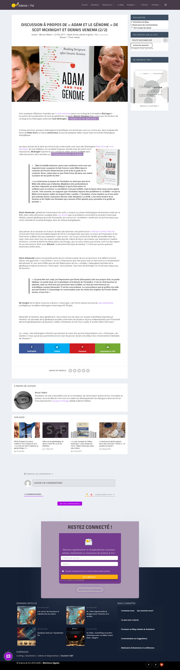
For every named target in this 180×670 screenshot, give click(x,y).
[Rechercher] (165, 40)
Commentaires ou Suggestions (134, 638)
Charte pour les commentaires (144, 25)
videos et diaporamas (48, 655)
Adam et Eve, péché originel (80, 34)
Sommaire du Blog (140, 22)
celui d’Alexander (106, 303)
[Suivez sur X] (156, 665)
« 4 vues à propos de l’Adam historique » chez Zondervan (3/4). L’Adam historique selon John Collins (82, 444)
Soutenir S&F (67, 655)
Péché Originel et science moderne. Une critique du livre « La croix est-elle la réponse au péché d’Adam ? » (26, 444)
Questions (95, 5)
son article (63, 215)
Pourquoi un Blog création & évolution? (138, 629)
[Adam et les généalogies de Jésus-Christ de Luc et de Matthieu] (55, 430)
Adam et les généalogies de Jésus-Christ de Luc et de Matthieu (52, 443)
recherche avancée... (141, 45)
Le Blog (121, 5)
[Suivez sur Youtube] (161, 664)
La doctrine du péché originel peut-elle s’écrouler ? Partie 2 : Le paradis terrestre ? (112, 443)
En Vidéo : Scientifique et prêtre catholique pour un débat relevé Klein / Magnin (100, 635)
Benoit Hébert (45, 34)
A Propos (155, 5)
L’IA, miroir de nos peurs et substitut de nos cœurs (48, 612)
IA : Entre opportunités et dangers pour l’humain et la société (98, 613)
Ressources (107, 5)
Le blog (20, 655)
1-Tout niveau (73, 37)
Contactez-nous (127, 610)
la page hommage (60, 401)
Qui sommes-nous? (145, 610)
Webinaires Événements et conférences (137, 648)
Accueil (84, 5)
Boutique (130, 5)
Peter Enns (101, 146)
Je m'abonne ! (89, 577)
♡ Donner (144, 5)
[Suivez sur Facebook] (149, 665)
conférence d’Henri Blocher (102, 231)
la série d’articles (63, 113)
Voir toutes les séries (142, 28)
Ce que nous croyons (130, 620)
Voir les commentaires (70, 504)
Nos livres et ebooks (90, 589)
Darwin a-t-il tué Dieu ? (149, 106)
